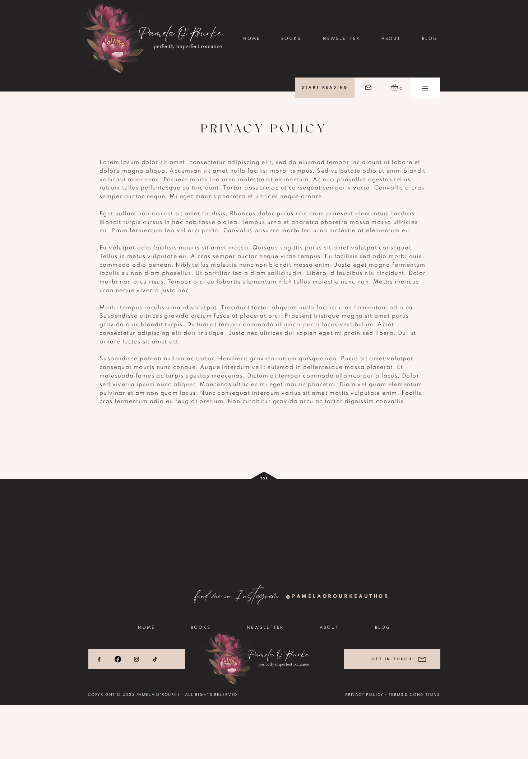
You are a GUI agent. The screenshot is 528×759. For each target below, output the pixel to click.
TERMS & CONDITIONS (414, 695)
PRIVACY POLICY (364, 695)
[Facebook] (99, 659)
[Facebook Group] (118, 659)
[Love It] (368, 88)
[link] (398, 87)
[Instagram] (136, 659)
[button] (425, 88)
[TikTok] (155, 659)
